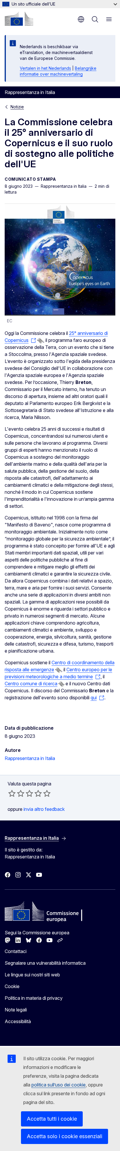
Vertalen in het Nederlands (45, 68)
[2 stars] (16, 793)
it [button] (81, 19)
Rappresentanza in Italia (30, 758)
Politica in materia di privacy (34, 998)
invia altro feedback (44, 809)
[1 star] (12, 793)
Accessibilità (18, 1021)
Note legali (16, 1010)
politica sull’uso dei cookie (58, 1085)
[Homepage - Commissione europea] (19, 19)
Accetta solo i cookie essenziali (64, 1136)
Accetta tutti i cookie (52, 1119)
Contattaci (16, 951)
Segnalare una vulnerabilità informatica (45, 963)
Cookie (12, 986)
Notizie (17, 106)
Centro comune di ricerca (31, 683)
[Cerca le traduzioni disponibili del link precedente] (40, 341)
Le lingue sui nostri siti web (32, 975)
